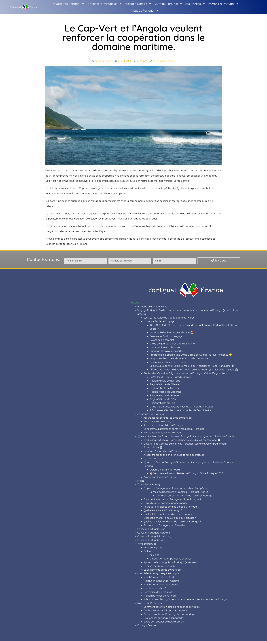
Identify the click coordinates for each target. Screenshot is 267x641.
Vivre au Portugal (166, 4)
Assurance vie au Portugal (158, 421)
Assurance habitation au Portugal (163, 432)
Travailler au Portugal (65, 4)
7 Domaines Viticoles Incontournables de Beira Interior (180, 410)
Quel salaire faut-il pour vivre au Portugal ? (168, 514)
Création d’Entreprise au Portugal (162, 451)
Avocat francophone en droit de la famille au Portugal (174, 454)
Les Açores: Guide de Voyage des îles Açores (169, 317)
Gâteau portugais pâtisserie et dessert (171, 558)
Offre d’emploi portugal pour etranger (165, 502)
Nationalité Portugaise (102, 4)
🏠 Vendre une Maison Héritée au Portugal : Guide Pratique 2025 (186, 473)
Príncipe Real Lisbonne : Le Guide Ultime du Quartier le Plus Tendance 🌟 (191, 354)
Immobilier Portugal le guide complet (158, 573)
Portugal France (146, 625)
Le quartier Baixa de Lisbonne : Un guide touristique (179, 358)
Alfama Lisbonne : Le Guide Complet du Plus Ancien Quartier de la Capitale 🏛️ (194, 369)
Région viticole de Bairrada (165, 380)
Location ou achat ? (155, 588)
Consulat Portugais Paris (151, 540)
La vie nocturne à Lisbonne (165, 347)
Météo (140, 480)
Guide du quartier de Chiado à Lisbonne (172, 343)
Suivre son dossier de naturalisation (164, 621)
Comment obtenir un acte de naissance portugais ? (172, 606)
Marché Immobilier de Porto (159, 577)
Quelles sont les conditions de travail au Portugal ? (172, 521)
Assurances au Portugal (151, 413)
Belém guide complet (162, 339)
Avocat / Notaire (136, 4)
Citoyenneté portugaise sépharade (163, 617)
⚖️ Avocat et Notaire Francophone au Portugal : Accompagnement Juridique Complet (186, 436)
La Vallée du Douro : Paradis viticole (170, 376)
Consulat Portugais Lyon (151, 528)
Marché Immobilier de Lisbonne (161, 584)
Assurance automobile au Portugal (163, 425)
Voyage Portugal (142, 10)
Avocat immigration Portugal (160, 477)
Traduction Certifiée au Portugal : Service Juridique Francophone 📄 (182, 439)
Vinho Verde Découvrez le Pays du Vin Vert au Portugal (181, 406)
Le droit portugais (154, 458)
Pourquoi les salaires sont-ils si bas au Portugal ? (171, 506)
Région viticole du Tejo (162, 402)
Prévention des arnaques (158, 591)
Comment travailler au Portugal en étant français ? (172, 499)
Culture (148, 551)
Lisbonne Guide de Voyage (159, 321)
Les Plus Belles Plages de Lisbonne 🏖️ (171, 332)
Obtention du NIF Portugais (165, 469)
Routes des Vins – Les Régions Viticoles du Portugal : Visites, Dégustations (185, 373)
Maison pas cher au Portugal (160, 595)
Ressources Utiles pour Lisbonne (168, 362)
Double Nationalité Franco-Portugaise (165, 610)
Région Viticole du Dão (163, 399)
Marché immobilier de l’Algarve (161, 580)
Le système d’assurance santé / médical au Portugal (174, 428)
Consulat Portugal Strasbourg (154, 536)
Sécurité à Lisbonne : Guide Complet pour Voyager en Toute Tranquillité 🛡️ (192, 365)
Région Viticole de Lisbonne (165, 391)
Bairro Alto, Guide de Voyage (166, 336)
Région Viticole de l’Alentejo (165, 384)
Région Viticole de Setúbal (164, 395)
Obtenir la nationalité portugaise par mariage (169, 614)
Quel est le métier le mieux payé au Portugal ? (170, 517)
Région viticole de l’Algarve (165, 388)
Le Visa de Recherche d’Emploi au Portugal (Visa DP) (180, 491)
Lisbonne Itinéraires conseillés (167, 350)
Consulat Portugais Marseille (153, 532)
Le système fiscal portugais (159, 565)
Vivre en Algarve (153, 547)
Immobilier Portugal (221, 4)
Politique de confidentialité (152, 306)
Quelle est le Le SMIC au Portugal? (163, 510)
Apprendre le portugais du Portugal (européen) (170, 562)
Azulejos (154, 554)
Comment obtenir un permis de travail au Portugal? (185, 495)
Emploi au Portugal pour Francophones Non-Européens (175, 488)
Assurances (193, 4)
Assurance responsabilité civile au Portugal (168, 417)
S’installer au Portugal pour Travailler (165, 525)
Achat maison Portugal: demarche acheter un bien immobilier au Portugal (185, 599)
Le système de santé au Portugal (162, 569)
